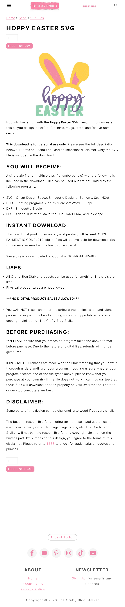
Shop (23, 18)
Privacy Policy (33, 589)
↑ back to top (62, 537)
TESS (50, 443)
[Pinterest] (56, 553)
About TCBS (33, 584)
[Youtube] (44, 553)
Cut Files (37, 18)
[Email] (93, 553)
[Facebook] (32, 553)
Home (10, 18)
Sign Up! (79, 578)
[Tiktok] (81, 553)
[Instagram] (68, 553)
